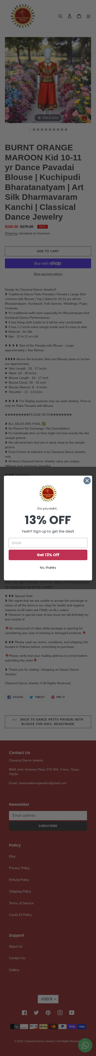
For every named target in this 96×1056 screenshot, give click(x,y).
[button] (48, 493)
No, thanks (48, 568)
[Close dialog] (87, 480)
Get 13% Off (48, 555)
